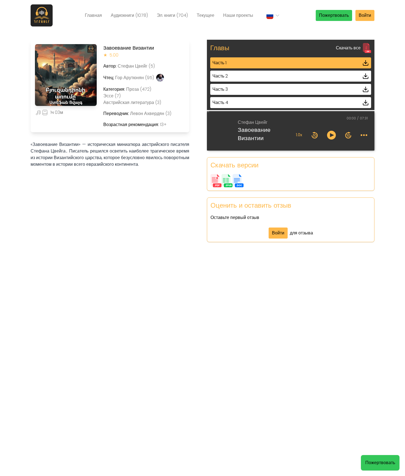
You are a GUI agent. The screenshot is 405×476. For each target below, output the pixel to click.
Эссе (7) (112, 96)
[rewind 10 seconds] (315, 135)
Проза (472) (138, 89)
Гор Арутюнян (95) (134, 77)
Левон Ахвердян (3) (150, 113)
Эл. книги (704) (172, 15)
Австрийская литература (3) (132, 102)
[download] (365, 63)
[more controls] (364, 135)
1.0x (299, 135)
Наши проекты (238, 15)
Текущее (205, 15)
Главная (93, 15)
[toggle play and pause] (331, 135)
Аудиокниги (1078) (129, 15)
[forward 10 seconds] (348, 135)
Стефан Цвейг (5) (136, 66)
